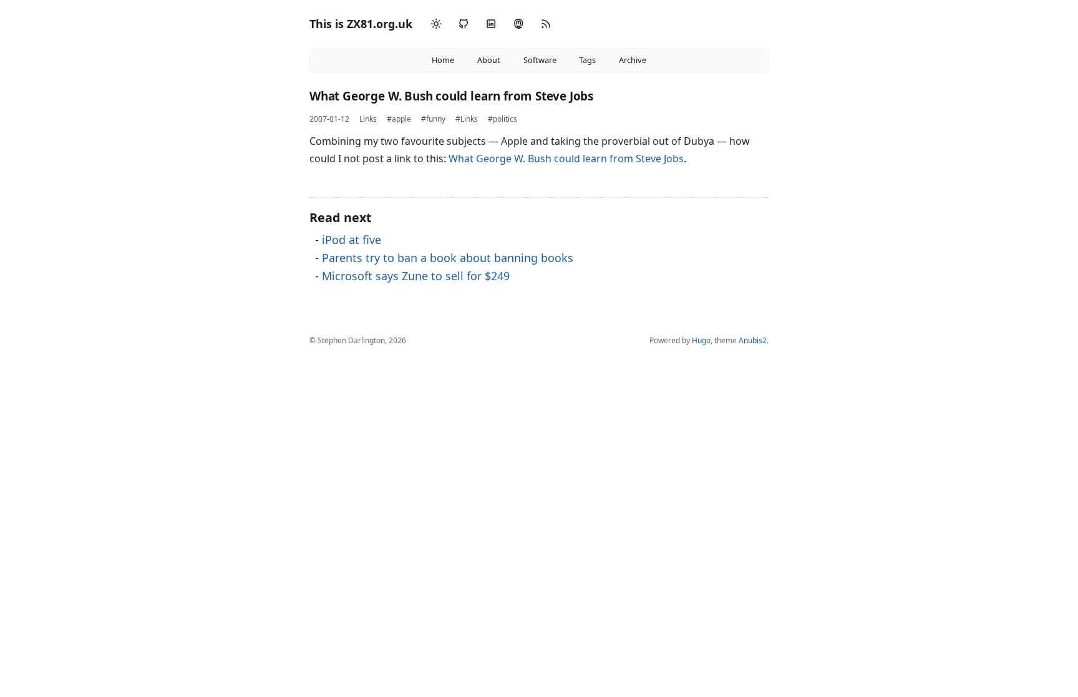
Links (368, 119)
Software (539, 60)
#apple (399, 119)
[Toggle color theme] (436, 24)
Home (443, 60)
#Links (466, 119)
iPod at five (351, 239)
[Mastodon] (518, 24)
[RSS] (546, 24)
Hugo (701, 340)
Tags (587, 60)
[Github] (463, 24)
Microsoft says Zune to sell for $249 (416, 275)
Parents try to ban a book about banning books (447, 257)
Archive (632, 60)
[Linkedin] (491, 24)
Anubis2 (753, 340)
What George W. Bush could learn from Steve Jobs (566, 158)
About (488, 60)
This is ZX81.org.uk (360, 23)
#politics (502, 119)
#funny (433, 119)
